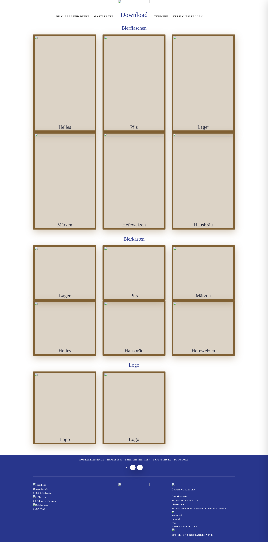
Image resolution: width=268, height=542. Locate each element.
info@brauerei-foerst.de (44, 501)
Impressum (114, 460)
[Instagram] (133, 467)
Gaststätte (104, 16)
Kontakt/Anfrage (91, 460)
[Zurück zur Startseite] (134, 16)
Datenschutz (162, 460)
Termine (161, 16)
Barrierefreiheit (137, 460)
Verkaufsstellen (188, 16)
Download (181, 460)
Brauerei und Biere (72, 16)
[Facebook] (140, 467)
